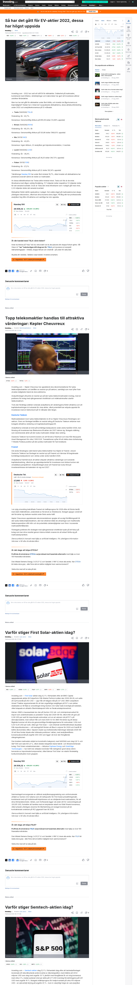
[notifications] (129, 2)
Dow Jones (98, 50)
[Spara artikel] (77, 32)
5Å (31, 214)
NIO (24, 137)
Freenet (14, 447)
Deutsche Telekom (19, 415)
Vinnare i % (107, 125)
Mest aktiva (98, 125)
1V (18, 214)
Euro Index (98, 59)
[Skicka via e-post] (40, 271)
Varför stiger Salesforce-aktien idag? (111, 96)
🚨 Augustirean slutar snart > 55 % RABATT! (95, 2)
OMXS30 (97, 41)
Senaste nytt (7, 8)
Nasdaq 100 (26, 174)
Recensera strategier (38, 477)
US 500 (97, 44)
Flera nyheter (108, 111)
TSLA (29, 112)
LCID (29, 150)
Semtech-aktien (31, 970)
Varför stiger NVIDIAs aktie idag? (110, 82)
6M (24, 214)
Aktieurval (84, 5)
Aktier (32, 8)
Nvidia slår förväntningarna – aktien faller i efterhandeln (110, 74)
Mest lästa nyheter (18, 8)
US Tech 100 (98, 47)
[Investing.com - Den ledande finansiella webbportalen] (10, 2)
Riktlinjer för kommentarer (12, 299)
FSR (26, 162)
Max (34, 214)
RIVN (30, 125)
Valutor (97, 20)
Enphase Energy (55, 746)
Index (102, 20)
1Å (27, 214)
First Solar (28, 696)
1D (15, 214)
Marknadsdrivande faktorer (102, 120)
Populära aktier (100, 187)
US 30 (96, 53)
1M (21, 214)
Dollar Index (98, 56)
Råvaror (27, 8)
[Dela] (72, 32)
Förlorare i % (115, 125)
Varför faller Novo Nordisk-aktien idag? (112, 89)
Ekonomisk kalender (73, 5)
